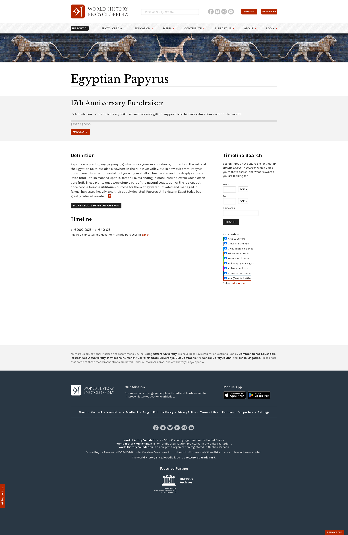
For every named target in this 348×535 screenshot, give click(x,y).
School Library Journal (217, 358)
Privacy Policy (186, 412)
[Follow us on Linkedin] (177, 429)
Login (270, 28)
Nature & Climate (238, 258)
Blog (146, 412)
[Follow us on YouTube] (191, 429)
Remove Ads (335, 532)
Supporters (246, 412)
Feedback (132, 412)
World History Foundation (141, 440)
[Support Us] (2, 496)
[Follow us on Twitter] (163, 429)
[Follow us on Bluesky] (170, 429)
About (248, 28)
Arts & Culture (236, 238)
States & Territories (239, 273)
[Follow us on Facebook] (156, 429)
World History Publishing (133, 443)
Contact (96, 412)
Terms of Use (209, 412)
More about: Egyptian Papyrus (96, 205)
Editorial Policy (163, 412)
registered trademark (201, 457)
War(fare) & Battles (240, 278)
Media (167, 28)
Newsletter (113, 412)
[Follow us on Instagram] (184, 429)
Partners (228, 412)
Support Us (223, 28)
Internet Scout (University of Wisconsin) (98, 358)
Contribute (193, 28)
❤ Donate (80, 132)
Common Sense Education (257, 354)
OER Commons (185, 358)
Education (142, 28)
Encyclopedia (112, 28)
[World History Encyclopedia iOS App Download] (234, 395)
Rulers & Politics (238, 268)
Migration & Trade (238, 253)
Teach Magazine (249, 358)
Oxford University (165, 354)
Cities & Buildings (238, 243)
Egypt (146, 234)
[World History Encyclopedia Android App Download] (259, 395)
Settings (264, 412)
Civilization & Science (240, 248)
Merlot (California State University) (150, 358)
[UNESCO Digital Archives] (174, 483)
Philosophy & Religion (241, 263)
